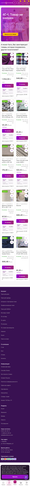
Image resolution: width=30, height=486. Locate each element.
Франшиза (3, 412)
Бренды (3, 416)
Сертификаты (4, 389)
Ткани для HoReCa (5, 309)
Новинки (3, 331)
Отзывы (3, 354)
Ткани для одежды (6, 298)
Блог (2, 351)
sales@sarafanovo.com (7, 435)
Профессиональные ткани (7, 305)
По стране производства (7, 327)
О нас (2, 347)
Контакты (3, 358)
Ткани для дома (5, 294)
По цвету (3, 320)
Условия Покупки (5, 378)
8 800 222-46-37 (5, 431)
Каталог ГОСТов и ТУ (6, 400)
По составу (4, 316)
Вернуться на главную (10, 34)
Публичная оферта (6, 385)
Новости (3, 420)
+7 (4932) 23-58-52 (6, 433)
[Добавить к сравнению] (12, 59)
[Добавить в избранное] (12, 55)
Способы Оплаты (5, 370)
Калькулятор (4, 393)
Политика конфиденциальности (9, 381)
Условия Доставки (5, 366)
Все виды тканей (5, 313)
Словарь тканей (5, 396)
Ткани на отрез (5, 339)
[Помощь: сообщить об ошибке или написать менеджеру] (26, 477)
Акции (2, 335)
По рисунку (4, 324)
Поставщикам (4, 423)
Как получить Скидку (6, 374)
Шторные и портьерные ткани (9, 301)
